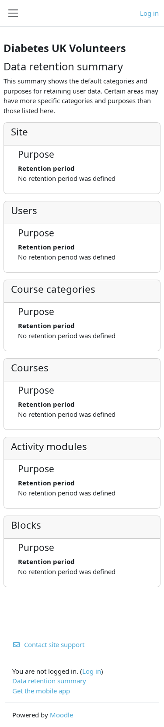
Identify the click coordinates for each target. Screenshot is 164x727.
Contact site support (54, 644)
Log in (149, 13)
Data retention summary (49, 680)
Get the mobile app (41, 690)
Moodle (61, 714)
